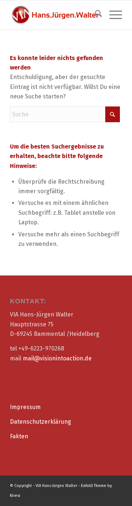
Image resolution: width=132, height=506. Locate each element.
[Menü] (112, 15)
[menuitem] (95, 15)
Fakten (19, 436)
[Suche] (95, 15)
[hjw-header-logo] (55, 15)
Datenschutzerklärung (40, 421)
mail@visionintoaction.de (57, 358)
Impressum (25, 407)
